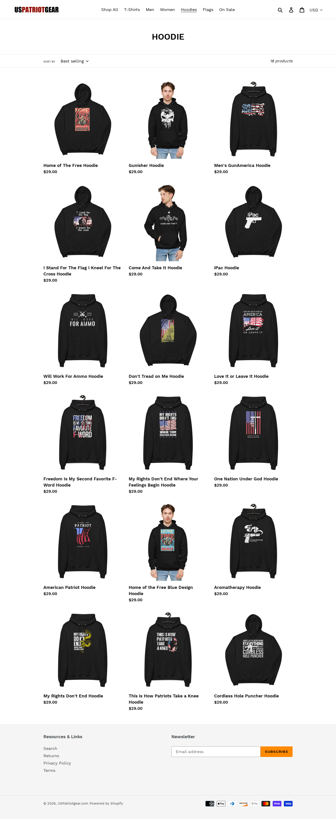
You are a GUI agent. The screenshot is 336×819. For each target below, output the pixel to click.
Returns (51, 755)
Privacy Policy (57, 763)
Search (50, 748)
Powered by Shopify (106, 803)
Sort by (49, 61)
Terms (49, 770)
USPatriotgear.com (73, 803)
